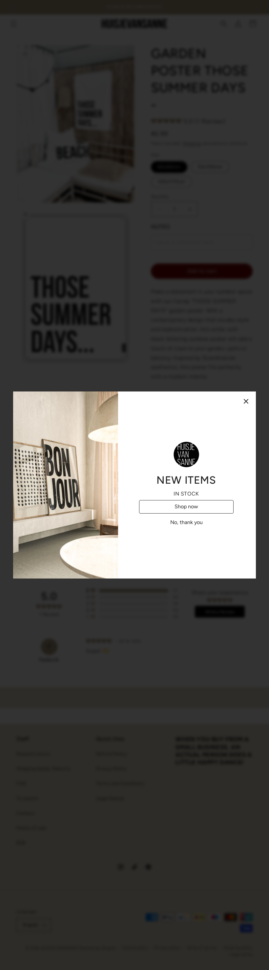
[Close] (246, 401)
